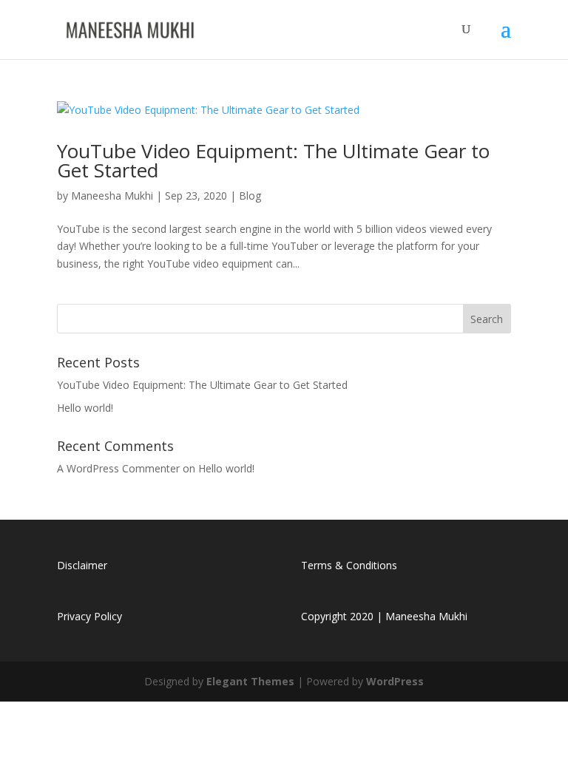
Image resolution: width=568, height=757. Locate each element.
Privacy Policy (89, 616)
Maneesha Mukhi (112, 196)
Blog (250, 196)
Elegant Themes (250, 681)
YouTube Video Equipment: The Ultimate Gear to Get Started (273, 160)
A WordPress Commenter (118, 468)
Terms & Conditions (349, 565)
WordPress (395, 681)
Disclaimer (82, 565)
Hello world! (85, 408)
